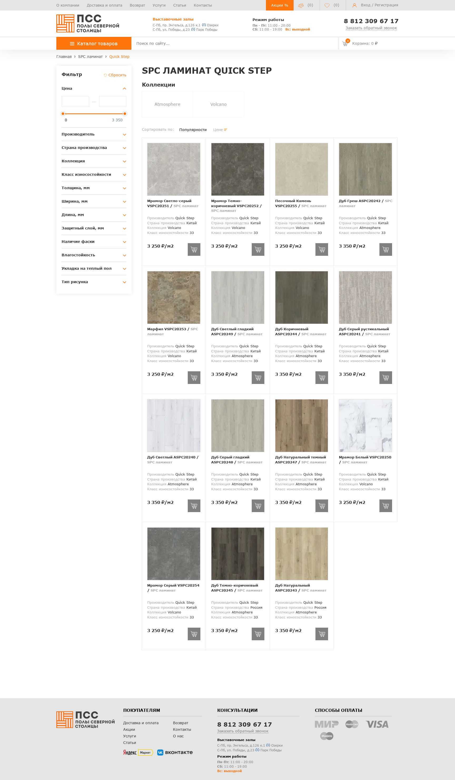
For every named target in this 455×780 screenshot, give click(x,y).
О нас (178, 736)
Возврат (137, 5)
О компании (67, 5)
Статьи (179, 5)
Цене (218, 129)
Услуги (159, 5)
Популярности (193, 129)
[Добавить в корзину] (194, 249)
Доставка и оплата (104, 5)
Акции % (279, 5)
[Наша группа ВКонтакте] (175, 752)
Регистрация (386, 5)
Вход (365, 5)
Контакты (203, 5)
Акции (129, 729)
